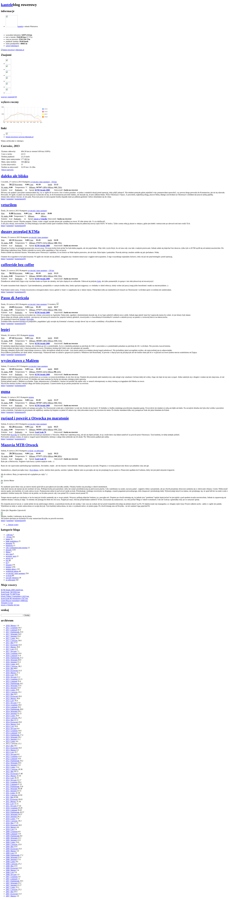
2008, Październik (12, 855)
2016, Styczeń (11, 677)
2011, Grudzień (11, 782)
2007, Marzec (11, 896)
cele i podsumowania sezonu (16, 548)
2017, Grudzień (12, 628)
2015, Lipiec (10, 690)
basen (8, 539)
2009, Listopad (11, 834)
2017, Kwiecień (12, 645)
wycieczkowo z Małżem (20, 360)
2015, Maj (9, 694)
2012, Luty (10, 778)
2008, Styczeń (11, 874)
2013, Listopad (11, 733)
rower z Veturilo (40, 219)
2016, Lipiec (10, 664)
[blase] (8, 93)
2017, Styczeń (11, 651)
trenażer (9, 565)
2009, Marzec (11, 851)
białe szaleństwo (12, 541)
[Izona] (8, 69)
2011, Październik (12, 786)
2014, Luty (10, 726)
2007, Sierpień (11, 885)
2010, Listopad (11, 810)
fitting (8, 552)
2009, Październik (12, 836)
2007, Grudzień (12, 877)
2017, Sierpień (11, 636)
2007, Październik (12, 881)
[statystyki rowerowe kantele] (12, 50)
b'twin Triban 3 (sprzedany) (15, 596)
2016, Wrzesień (11, 660)
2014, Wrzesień (11, 711)
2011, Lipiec (10, 793)
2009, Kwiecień (12, 849)
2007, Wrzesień (11, 883)
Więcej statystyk (7, 170)
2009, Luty (10, 853)
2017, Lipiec (10, 638)
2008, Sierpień (11, 859)
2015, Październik (12, 683)
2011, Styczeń (11, 806)
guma (5, 391)
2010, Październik (12, 812)
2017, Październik (12, 632)
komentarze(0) (20, 199)
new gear (9, 554)
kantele (7, 5)
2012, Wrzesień (11, 763)
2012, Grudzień (12, 756)
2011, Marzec (11, 802)
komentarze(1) (20, 439)
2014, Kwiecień (12, 722)
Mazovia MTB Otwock (19, 445)
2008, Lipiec (10, 862)
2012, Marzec (11, 776)
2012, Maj (9, 771)
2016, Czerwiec (12, 666)
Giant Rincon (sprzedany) (14, 601)
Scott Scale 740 (10, 592)
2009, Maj (9, 847)
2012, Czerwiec (12, 769)
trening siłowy (11, 569)
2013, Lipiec (10, 741)
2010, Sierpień (11, 817)
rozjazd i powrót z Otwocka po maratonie (35, 418)
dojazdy (9, 550)
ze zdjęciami (39, 451)
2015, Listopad (11, 681)
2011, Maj (9, 797)
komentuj (10, 199)
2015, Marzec (11, 698)
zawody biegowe (12, 578)
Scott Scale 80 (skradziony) (14, 598)
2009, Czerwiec (12, 844)
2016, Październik (12, 658)
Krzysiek (30, 319)
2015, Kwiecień (12, 696)
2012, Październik (12, 761)
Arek (99, 281)
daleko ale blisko (14, 176)
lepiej (5, 329)
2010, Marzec (11, 827)
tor (7, 563)
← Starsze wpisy (12, 525)
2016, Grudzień (12, 653)
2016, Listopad (11, 656)
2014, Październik (12, 709)
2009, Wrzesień (11, 838)
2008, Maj (9, 866)
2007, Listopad (11, 879)
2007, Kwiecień (12, 894)
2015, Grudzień (12, 679)
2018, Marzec (11, 625)
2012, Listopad (11, 759)
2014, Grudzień (12, 705)
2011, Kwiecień (12, 799)
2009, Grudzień (12, 832)
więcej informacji (12, 46)
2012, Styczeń (11, 780)
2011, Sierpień (11, 791)
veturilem (9, 205)
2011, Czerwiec (12, 795)
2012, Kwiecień (12, 774)
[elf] (8, 75)
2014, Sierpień (11, 713)
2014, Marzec (11, 724)
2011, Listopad (11, 784)
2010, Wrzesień (11, 814)
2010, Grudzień (12, 808)
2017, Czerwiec (12, 641)
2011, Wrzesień (11, 789)
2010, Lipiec (10, 819)
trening (31, 335)
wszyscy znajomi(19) (9, 97)
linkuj (3, 199)
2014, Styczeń (11, 729)
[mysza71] (8, 64)
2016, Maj (9, 668)
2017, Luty (10, 649)
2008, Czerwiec (12, 864)
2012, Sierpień (11, 765)
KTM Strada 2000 (42, 190)
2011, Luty (10, 804)
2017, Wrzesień (11, 634)
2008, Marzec (11, 870)
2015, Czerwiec (12, 692)
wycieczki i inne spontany (40, 182)
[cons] (57, 304)
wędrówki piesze (12, 571)
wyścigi (30, 451)
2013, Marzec (11, 750)
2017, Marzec (11, 647)
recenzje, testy (11, 556)
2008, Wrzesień (11, 857)
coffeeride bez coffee (17, 264)
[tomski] (8, 87)
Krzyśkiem (34, 470)
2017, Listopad (11, 630)
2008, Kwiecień (12, 868)
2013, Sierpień (11, 739)
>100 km (9, 535)
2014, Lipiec (10, 716)
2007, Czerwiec (12, 890)
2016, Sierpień (11, 662)
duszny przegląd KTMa (20, 231)
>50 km (54, 182)
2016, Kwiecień (12, 671)
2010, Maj (9, 823)
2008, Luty (10, 872)
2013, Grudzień (12, 731)
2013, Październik (12, 735)
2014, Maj (9, 720)
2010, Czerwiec (12, 821)
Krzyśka (14, 435)
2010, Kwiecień (12, 825)
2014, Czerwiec (12, 718)
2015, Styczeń (11, 703)
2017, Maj (9, 643)
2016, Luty (10, 675)
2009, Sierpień (11, 840)
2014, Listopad (11, 707)
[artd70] (8, 81)
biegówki (9, 545)
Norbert (22, 319)
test (7, 561)
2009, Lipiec (10, 842)
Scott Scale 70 (40, 432)
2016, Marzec (11, 673)
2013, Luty (10, 752)
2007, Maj (9, 892)
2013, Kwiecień (12, 748)
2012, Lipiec (10, 767)
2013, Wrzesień (11, 737)
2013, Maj (9, 746)
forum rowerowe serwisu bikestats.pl (19, 137)
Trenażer (7, 603)
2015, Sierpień (11, 688)
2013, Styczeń (11, 754)
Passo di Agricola (15, 298)
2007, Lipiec (10, 887)
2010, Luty (10, 829)
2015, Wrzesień (11, 686)
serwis (8, 558)
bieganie (9, 543)
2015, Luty (10, 701)
